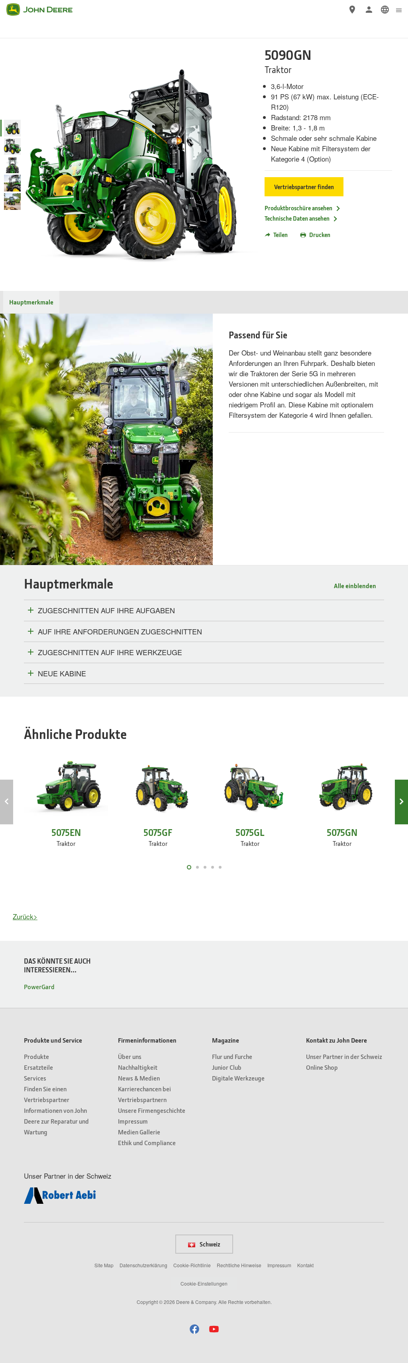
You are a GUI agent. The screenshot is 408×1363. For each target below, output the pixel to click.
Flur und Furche (232, 1056)
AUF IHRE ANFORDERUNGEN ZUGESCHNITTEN (120, 631)
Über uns (129, 1056)
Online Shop (322, 1067)
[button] (194, 1329)
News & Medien (139, 1078)
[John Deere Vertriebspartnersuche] (352, 9)
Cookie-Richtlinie (192, 1265)
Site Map (104, 1265)
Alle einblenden (355, 585)
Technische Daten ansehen (297, 218)
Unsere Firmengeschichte (151, 1110)
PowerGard (39, 986)
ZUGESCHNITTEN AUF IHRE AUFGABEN (106, 610)
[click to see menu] (399, 9)
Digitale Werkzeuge (238, 1078)
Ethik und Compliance (147, 1142)
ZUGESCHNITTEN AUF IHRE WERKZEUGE (110, 652)
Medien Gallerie (139, 1132)
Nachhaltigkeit (137, 1067)
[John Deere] (44, 9)
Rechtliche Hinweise (239, 1265)
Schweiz (209, 1244)
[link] (385, 9)
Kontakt (305, 1265)
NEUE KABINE (62, 673)
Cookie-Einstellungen (204, 1283)
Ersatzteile (38, 1067)
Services (35, 1078)
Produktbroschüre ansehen (298, 208)
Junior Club (226, 1067)
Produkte (36, 1056)
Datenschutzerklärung (143, 1265)
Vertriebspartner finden (304, 187)
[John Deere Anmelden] (369, 9)
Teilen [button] (280, 234)
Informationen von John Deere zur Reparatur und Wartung (56, 1121)
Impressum (133, 1121)
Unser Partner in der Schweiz (344, 1056)
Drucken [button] (319, 234)
